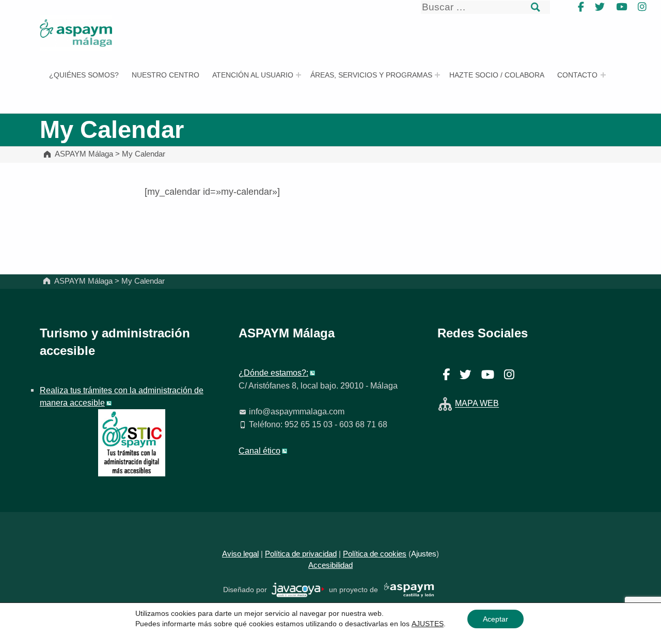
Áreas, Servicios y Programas (371, 75)
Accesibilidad (330, 565)
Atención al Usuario (252, 75)
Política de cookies (374, 554)
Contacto (577, 75)
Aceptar (495, 619)
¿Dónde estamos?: (273, 372)
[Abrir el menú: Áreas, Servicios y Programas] (437, 75)
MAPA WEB (477, 403)
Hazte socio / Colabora (496, 75)
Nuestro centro (165, 75)
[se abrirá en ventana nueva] (298, 589)
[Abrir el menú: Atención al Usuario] (298, 75)
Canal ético (259, 450)
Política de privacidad (301, 554)
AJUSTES (428, 623)
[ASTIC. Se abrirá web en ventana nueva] (131, 441)
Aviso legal (240, 554)
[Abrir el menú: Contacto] (603, 75)
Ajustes (423, 554)
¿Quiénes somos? (84, 75)
